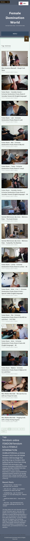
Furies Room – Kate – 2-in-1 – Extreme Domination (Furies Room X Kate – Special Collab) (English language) (14, 291)
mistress (5, 466)
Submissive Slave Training (9, 475)
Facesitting (19, 475)
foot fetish (14, 462)
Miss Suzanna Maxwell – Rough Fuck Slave (13, 69)
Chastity (17, 470)
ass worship (23, 473)
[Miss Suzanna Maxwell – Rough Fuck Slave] (15, 58)
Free (15, 455)
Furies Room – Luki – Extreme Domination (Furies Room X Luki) (12, 119)
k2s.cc (16, 453)
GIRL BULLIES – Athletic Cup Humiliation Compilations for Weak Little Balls (14, 489)
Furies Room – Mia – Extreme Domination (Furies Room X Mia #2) (13, 143)
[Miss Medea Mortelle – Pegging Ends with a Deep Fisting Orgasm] (15, 408)
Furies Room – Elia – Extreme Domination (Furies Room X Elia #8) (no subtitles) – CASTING (14, 317)
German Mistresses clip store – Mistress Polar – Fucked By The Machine (15, 242)
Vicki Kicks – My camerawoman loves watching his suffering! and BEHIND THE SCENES (13, 504)
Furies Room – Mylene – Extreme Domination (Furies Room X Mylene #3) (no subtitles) (14, 370)
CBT (18, 455)
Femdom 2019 (16, 477)
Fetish (10, 477)
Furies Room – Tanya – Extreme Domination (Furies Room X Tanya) (13, 167)
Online (22, 453)
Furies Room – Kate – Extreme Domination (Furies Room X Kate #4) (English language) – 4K (13, 343)
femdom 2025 (7, 458)
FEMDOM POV (19, 466)
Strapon (13, 471)
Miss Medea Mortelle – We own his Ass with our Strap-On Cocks (14, 395)
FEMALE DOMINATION (9, 448)
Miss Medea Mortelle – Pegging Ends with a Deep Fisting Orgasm (13, 419)
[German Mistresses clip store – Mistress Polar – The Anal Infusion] (15, 207)
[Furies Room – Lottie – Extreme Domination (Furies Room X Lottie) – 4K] (15, 255)
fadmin (16, 72)
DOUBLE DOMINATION (15, 468)
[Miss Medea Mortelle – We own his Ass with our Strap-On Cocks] (15, 384)
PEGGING (5, 464)
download (5, 473)
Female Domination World (15, 17)
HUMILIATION (8, 453)
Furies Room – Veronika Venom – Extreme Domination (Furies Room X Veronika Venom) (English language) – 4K (15, 192)
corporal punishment (21, 471)
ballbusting (6, 462)
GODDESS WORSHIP (13, 473)
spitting (23, 477)
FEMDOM (7, 443)
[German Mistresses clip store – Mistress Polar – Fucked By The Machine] (15, 231)
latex (20, 464)
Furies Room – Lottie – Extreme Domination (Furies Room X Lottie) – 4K (14, 266)
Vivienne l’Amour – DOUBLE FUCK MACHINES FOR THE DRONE (12, 485)
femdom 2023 (7, 455)
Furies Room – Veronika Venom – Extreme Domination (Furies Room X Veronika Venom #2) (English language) (14, 94)
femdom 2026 (10, 470)
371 (23, 429)
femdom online (10, 440)
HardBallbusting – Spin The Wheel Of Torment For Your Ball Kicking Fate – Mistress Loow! (15, 494)
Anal (25, 466)
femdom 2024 (20, 460)
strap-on (12, 460)
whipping (5, 468)
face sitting (22, 462)
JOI (20, 477)
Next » (4, 431)
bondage (16, 458)
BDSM (22, 455)
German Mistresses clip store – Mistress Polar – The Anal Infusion (15, 218)
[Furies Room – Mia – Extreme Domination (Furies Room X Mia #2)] (15, 133)
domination (11, 466)
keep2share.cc (6, 471)
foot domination (14, 464)
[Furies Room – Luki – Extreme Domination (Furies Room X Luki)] (15, 108)
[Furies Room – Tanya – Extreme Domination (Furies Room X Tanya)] (15, 157)
